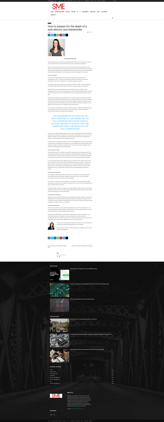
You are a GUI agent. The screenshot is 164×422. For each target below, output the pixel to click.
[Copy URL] (66, 35)
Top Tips (52, 21)
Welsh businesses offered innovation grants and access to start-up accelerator (87, 349)
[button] (112, 17)
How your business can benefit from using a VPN (57, 246)
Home (49, 21)
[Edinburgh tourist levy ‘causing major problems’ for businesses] (59, 325)
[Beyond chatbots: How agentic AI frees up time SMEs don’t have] (59, 275)
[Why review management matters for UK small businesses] (59, 305)
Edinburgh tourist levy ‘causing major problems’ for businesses (83, 319)
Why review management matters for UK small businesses (82, 299)
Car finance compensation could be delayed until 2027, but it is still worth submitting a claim (89, 283)
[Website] (58, 256)
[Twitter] (115, 1)
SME (49, 32)
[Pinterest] (61, 35)
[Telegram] (64, 35)
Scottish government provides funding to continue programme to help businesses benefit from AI (90, 334)
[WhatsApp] (58, 35)
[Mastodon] (60, 256)
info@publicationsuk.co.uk (78, 408)
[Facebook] (49, 35)
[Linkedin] (113, 1)
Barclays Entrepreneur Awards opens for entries (82, 245)
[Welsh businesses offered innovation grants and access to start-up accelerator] (59, 355)
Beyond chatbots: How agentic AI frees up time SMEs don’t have (83, 268)
